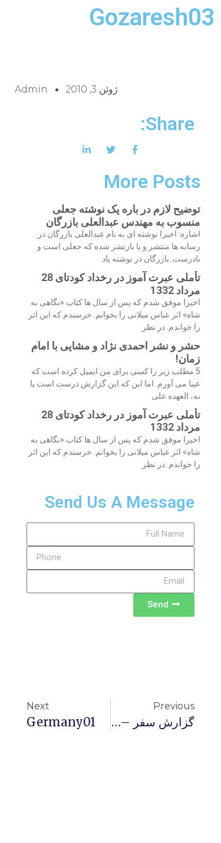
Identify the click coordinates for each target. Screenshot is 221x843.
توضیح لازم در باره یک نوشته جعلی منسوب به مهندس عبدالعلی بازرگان (123, 215)
